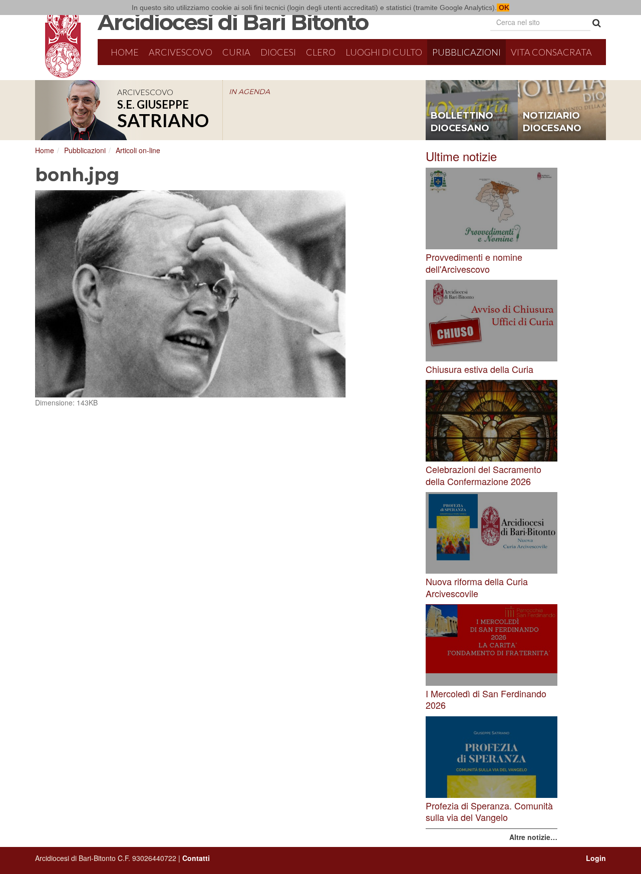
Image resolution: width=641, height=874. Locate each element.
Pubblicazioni (466, 52)
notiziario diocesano (552, 122)
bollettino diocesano (462, 122)
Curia (236, 52)
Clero (321, 52)
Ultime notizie (461, 156)
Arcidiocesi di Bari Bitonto (233, 22)
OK (503, 8)
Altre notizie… (533, 837)
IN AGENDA (249, 91)
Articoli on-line (138, 150)
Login (596, 858)
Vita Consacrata (551, 52)
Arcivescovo (180, 52)
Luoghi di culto (384, 52)
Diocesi (278, 52)
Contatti (196, 858)
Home (125, 52)
